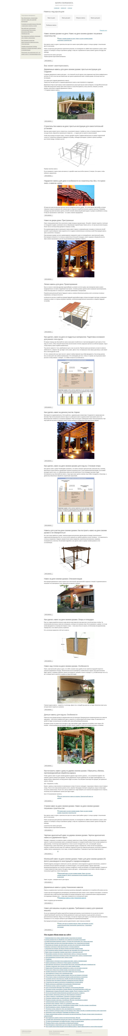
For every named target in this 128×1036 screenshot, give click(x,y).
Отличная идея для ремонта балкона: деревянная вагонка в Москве (64, 980)
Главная (56, 8)
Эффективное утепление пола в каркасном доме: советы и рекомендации (66, 961)
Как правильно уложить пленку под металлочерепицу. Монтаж (63, 1017)
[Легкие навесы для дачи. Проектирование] (76, 316)
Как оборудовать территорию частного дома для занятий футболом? (29, 19)
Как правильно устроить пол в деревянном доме (59, 973)
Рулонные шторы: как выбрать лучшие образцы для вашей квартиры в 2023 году (68, 989)
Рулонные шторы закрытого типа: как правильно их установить (63, 1009)
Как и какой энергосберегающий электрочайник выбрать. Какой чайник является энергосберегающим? (74, 1026)
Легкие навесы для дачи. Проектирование (60, 284)
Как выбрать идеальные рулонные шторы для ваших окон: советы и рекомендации (69, 955)
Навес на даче (51, 18)
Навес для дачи (66, 18)
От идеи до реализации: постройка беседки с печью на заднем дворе (65, 1021)
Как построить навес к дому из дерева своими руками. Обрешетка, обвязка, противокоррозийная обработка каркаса (74, 772)
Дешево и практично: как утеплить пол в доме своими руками (63, 966)
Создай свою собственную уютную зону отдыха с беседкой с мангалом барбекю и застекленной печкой (74, 1019)
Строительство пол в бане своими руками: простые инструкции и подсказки (66, 975)
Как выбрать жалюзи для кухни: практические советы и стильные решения (66, 954)
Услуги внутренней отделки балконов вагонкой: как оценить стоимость (65, 993)
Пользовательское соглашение (58, 1031)
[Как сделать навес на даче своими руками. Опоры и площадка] (76, 645)
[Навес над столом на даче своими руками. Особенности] (76, 689)
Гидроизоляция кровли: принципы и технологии (59, 1002)
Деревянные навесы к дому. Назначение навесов (63, 887)
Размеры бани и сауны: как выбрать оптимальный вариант (62, 1023)
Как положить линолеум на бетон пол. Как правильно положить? (63, 994)
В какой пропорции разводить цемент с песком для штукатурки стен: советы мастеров (69, 941)
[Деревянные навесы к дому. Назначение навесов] (76, 898)
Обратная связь (79, 1031)
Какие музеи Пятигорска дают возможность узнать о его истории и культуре (66, 968)
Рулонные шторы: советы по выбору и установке (59, 986)
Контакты (50, 1031)
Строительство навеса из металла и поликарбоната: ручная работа (64, 982)
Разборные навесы (51, 25)
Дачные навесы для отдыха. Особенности (60, 715)
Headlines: (49, 959)
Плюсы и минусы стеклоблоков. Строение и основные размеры (63, 996)
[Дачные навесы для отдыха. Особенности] (76, 745)
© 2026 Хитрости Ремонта (26, 1031)
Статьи (70, 8)
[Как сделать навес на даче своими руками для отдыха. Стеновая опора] (76, 500)
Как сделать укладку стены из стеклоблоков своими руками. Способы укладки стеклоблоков (71, 1005)
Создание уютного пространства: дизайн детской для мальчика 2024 (65, 978)
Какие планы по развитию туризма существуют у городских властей (64, 952)
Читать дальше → (48, 60)
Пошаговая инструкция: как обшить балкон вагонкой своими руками (64, 948)
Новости (63, 8)
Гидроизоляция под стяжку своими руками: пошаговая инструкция (63, 938)
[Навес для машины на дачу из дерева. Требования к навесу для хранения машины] (76, 925)
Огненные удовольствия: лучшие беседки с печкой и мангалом (63, 998)
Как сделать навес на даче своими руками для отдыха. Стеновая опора (72, 466)
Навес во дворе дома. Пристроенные (59, 220)
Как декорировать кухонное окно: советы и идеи (59, 957)
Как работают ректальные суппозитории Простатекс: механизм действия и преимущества (70, 964)
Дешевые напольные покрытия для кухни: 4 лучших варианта (62, 947)
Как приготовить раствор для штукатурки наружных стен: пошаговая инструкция (67, 943)
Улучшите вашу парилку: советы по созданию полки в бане (62, 1003)
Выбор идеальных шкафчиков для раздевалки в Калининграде (63, 984)
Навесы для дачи (95, 18)
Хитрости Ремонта (64, 3)
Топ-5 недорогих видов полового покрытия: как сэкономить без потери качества (67, 950)
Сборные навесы (80, 18)
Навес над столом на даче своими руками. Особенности (66, 666)
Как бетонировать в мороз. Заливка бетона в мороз (60, 1007)
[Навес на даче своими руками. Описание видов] (76, 599)
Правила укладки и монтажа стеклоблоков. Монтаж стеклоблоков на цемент (67, 1000)
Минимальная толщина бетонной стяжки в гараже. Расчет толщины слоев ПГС (67, 991)
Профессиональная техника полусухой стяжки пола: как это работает (65, 971)
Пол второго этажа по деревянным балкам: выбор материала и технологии (66, 977)
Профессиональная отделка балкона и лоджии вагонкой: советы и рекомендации (31, 48)
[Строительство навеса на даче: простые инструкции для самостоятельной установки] (76, 154)
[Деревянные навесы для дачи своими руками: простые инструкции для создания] (76, 105)
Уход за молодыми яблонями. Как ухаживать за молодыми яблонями (65, 987)
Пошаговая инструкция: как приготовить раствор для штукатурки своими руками (67, 945)
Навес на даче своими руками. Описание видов (63, 579)
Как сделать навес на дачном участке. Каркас (62, 412)
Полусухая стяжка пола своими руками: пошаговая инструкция (63, 970)
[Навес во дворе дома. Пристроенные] (76, 258)
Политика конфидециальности (54, 1032)
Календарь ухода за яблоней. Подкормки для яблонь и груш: (62, 1012)
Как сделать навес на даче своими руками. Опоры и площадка (68, 619)
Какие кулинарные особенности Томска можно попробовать (62, 963)
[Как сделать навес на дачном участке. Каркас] (76, 440)
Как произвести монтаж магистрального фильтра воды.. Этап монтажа (30, 42)
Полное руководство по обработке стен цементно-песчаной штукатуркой (65, 939)
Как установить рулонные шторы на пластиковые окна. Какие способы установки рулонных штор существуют (76, 1010)
